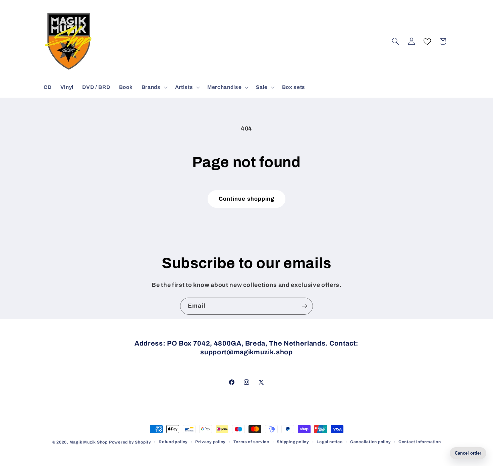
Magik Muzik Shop (88, 442)
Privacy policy (210, 441)
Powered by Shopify (130, 442)
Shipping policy (293, 441)
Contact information (419, 441)
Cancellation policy (370, 441)
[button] (154, 87)
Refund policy (173, 441)
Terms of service (251, 441)
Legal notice (329, 441)
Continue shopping (247, 199)
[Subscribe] (304, 306)
